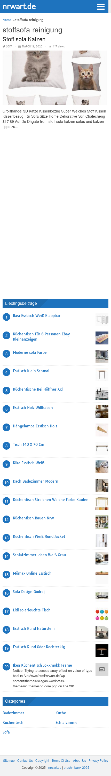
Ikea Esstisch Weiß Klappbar (36, 315)
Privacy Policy (98, 760)
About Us (79, 760)
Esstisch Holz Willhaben (33, 407)
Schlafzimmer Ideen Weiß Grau (39, 555)
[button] (100, 6)
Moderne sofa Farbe (30, 352)
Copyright (42, 760)
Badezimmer (13, 713)
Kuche (61, 713)
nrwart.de (19, 6)
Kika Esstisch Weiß (28, 463)
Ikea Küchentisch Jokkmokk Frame (42, 665)
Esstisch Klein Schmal (31, 371)
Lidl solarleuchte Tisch (32, 610)
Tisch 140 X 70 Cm (28, 444)
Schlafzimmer (67, 722)
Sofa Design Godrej (29, 591)
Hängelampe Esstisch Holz (35, 426)
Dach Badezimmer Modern (35, 481)
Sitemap (9, 760)
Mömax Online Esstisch (32, 573)
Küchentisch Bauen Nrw (33, 518)
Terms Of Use (61, 760)
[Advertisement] (41, 215)
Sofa (9, 46)
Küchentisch (13, 722)
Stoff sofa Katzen (24, 39)
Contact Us (25, 760)
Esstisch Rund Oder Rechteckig (39, 647)
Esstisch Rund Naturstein (34, 628)
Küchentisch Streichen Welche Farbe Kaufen (51, 499)
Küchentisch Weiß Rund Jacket (39, 536)
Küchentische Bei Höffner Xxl (38, 389)
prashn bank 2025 (76, 767)
